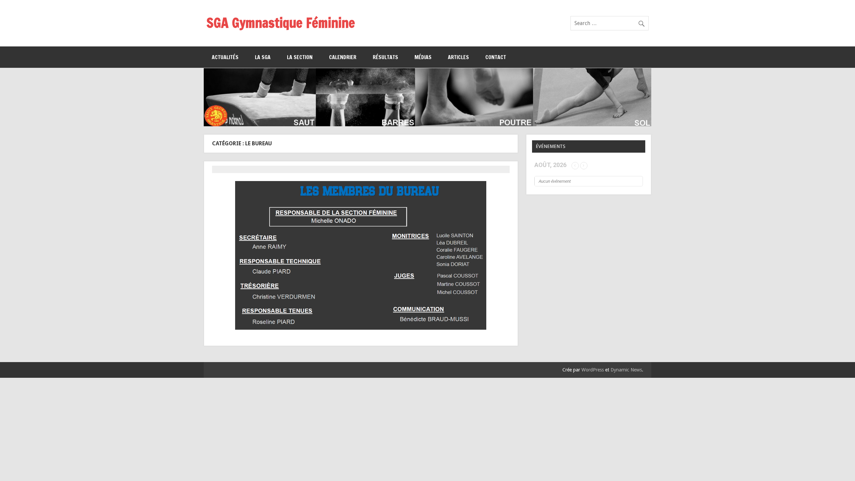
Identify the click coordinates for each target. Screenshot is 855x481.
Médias (423, 57)
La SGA (263, 57)
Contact (495, 57)
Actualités (225, 57)
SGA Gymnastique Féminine (280, 22)
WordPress (592, 369)
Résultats (385, 57)
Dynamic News (626, 369)
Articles (458, 57)
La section (300, 57)
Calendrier (342, 57)
